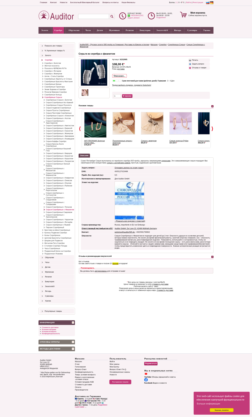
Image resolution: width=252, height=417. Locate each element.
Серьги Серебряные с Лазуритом (60, 161)
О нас (77, 364)
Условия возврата (49, 331)
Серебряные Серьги (53, 97)
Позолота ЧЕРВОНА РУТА (55, 68)
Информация (47, 323)
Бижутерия (145, 30)
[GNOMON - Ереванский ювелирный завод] (181, 123)
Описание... (119, 76)
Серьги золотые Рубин (178, 141)
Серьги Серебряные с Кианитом (59, 156)
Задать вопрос (134, 18)
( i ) (177, 2)
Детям (100, 30)
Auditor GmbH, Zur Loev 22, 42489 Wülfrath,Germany (136, 228)
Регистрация (198, 2)
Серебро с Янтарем (52, 71)
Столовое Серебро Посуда (55, 246)
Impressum (50, 377)
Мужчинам (114, 30)
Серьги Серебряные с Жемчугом (59, 133)
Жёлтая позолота (51, 66)
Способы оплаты (50, 342)
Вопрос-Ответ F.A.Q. (118, 369)
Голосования (80, 367)
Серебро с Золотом (52, 63)
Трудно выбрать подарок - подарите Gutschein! (131, 85)
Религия (130, 30)
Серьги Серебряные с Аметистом (60, 126)
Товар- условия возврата (85, 375)
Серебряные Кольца (53, 95)
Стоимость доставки (50, 327)
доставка (121, 69)
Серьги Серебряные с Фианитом (60, 210)
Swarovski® (162, 30)
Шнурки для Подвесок (53, 241)
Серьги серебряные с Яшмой (58, 225)
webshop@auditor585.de (125, 232)
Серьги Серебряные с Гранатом (59, 131)
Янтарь (177, 30)
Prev (80, 129)
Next (212, 129)
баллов (115, 263)
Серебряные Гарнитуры (54, 87)
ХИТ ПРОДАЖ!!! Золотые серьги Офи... (94, 142)
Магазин (154, 45)
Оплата (78, 387)
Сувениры (192, 30)
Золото (44, 30)
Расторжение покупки (120, 382)
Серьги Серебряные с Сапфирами (55, 203)
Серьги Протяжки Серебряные (59, 113)
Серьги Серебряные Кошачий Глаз (58, 150)
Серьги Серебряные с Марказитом (55, 174)
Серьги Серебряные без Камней (59, 103)
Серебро (58, 30)
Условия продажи (49, 329)
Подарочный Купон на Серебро (57, 251)
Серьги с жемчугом (148, 141)
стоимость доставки (160, 284)
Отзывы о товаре (198, 68)
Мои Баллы (114, 367)
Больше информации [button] (208, 403)
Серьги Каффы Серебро (56, 141)
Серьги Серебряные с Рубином (59, 186)
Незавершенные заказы (120, 372)
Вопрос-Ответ (81, 369)
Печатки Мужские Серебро (55, 92)
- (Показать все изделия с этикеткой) (130, 221)
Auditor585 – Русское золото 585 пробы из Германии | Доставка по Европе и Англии (114, 45)
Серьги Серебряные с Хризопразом (55, 216)
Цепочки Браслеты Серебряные (57, 238)
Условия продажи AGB (84, 382)
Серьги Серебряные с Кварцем (59, 153)
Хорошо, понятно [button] (222, 410)
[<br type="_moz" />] (96, 125)
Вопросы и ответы (111, 2)
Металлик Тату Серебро (54, 243)
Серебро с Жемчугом (53, 74)
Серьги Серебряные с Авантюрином (55, 122)
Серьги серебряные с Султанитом (55, 194)
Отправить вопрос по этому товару (129, 168)
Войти (188, 2)
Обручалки (74, 30)
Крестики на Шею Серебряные (57, 230)
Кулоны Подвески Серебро (55, 233)
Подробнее (161, 17)
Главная (43, 2)
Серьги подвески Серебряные (58, 108)
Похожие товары (86, 106)
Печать (194, 60)
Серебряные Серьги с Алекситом (60, 116)
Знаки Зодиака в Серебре (55, 89)
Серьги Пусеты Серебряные (58, 110)
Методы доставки (50, 349)
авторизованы (101, 271)
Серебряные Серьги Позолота (59, 105)
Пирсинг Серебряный (55, 227)
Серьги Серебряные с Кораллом (59, 159)
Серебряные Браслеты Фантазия (58, 82)
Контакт (53, 2)
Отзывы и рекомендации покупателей (95, 256)
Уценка (206, 30)
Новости (63, 2)
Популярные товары (53, 311)
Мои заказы (114, 364)
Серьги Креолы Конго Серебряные (55, 145)
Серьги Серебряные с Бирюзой (59, 128)
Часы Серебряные (52, 248)
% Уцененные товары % (55, 51)
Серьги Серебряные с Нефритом (60, 178)
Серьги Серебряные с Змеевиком (60, 136)
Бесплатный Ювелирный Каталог (84, 2)
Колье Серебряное (52, 235)
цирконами (165, 161)
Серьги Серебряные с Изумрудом (60, 139)
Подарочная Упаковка (53, 254)
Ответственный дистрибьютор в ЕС (97, 228)
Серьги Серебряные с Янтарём (59, 222)
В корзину (127, 96)
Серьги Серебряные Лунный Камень (58, 165)
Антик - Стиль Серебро (54, 76)
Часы (88, 30)
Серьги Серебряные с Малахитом (55, 170)
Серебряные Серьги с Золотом (59, 100)
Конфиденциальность (51, 333)
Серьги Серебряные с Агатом (58, 118)
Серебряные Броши (52, 84)
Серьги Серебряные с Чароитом (59, 220)
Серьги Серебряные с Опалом (58, 183)
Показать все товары (53, 46)
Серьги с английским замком (118, 163)
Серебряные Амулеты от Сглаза (58, 79)
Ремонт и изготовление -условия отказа (84, 378)
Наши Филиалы (128, 2)
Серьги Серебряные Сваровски (59, 212)
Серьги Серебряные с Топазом (59, 207)
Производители (81, 390)
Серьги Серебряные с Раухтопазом (55, 189)
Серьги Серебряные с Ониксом (59, 180)
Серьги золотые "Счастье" (209, 141)
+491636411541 (137, 15)
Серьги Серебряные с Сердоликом (55, 199)
